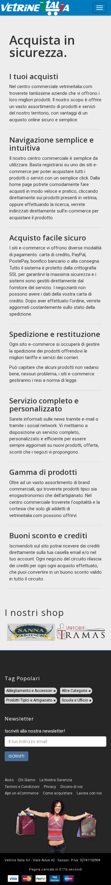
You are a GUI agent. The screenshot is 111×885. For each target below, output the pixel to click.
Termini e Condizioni (22, 787)
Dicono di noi (71, 787)
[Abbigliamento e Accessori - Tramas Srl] (80, 632)
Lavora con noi (89, 793)
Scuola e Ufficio (75, 700)
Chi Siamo (26, 780)
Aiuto (9, 780)
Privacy (50, 787)
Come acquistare (57, 793)
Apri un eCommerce (22, 793)
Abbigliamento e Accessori (29, 691)
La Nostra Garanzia (55, 780)
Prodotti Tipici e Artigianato (29, 700)
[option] (30, 632)
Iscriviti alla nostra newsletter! (35, 731)
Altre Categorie (74, 691)
